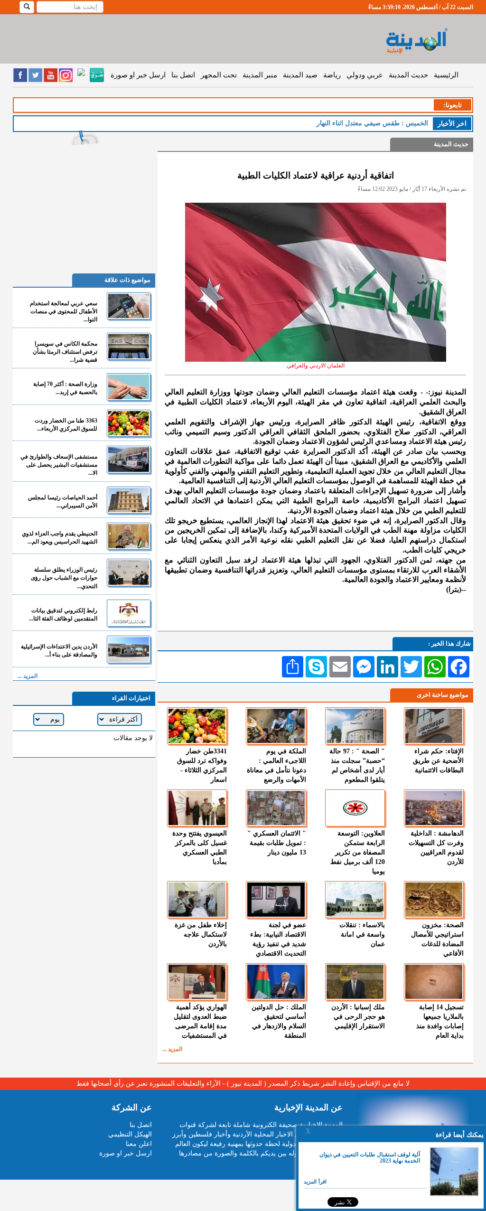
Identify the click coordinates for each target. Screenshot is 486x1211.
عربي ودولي (364, 75)
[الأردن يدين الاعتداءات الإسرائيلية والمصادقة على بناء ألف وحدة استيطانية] (128, 649)
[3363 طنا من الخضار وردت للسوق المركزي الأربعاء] (128, 423)
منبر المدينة (260, 75)
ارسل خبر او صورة (138, 75)
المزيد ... (172, 1049)
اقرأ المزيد (315, 1181)
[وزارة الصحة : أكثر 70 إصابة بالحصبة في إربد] (128, 386)
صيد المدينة (300, 75)
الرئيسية (446, 75)
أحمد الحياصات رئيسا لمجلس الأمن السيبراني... (62, 501)
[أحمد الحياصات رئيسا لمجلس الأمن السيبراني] (128, 500)
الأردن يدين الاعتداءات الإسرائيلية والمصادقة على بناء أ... (59, 650)
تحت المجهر (219, 75)
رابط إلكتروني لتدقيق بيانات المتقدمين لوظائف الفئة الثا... (63, 614)
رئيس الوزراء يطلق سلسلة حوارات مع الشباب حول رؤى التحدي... (64, 577)
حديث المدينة (408, 75)
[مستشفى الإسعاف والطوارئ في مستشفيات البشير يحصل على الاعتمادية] (128, 459)
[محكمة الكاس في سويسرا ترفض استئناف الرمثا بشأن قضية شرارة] (128, 346)
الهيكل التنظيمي (130, 1134)
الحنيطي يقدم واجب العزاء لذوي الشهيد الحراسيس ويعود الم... (59, 537)
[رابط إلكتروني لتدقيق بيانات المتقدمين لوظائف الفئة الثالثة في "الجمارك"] (128, 613)
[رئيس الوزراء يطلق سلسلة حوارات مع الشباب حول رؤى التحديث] (128, 572)
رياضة (332, 75)
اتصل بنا (183, 75)
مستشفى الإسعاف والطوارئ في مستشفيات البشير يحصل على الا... (58, 464)
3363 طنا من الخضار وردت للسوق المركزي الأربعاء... (66, 424)
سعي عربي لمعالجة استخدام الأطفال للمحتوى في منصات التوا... (63, 311)
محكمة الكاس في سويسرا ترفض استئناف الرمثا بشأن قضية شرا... (65, 351)
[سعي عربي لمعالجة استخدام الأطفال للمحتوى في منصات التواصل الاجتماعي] (128, 305)
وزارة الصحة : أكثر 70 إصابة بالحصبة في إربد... (65, 388)
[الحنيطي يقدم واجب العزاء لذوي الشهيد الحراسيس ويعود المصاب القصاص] (128, 536)
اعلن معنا (139, 1143)
